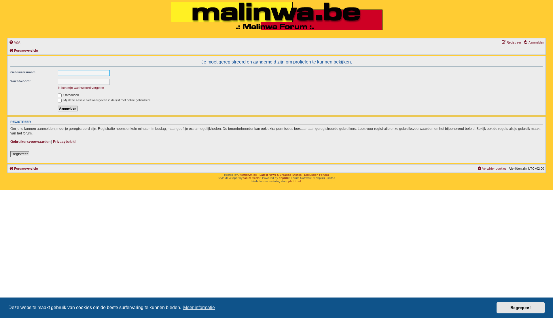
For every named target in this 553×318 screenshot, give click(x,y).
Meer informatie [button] (199, 307)
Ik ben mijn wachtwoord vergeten (81, 87)
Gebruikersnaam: (23, 72)
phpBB (283, 177)
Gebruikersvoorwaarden (30, 142)
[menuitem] (14, 42)
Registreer (20, 154)
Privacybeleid (64, 142)
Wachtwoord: (20, 81)
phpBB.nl (294, 181)
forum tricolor (251, 177)
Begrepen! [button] (520, 307)
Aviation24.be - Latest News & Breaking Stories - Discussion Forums (283, 174)
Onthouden (71, 95)
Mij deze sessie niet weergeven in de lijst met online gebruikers (107, 100)
